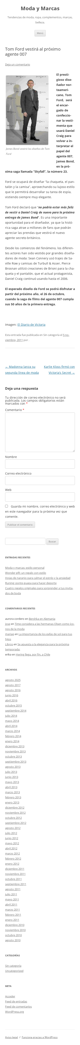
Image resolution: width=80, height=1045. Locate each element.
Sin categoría (13, 966)
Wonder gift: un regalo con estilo (25, 573)
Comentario (14, 410)
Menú (40, 33)
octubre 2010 (13, 935)
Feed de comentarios (18, 1006)
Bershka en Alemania (42, 619)
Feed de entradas (16, 1001)
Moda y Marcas (40, 8)
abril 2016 (11, 700)
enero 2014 (12, 741)
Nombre (11, 457)
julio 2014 (11, 716)
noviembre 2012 (15, 813)
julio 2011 (11, 894)
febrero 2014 (13, 736)
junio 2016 (11, 695)
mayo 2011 (12, 899)
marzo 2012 (12, 853)
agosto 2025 (12, 680)
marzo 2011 (12, 909)
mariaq (9, 634)
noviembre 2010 (15, 930)
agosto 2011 (12, 889)
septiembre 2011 (15, 884)
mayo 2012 (12, 843)
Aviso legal (11, 1037)
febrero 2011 (13, 915)
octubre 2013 (13, 756)
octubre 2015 (13, 705)
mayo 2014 (12, 721)
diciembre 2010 (14, 925)
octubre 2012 (13, 818)
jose (7, 624)
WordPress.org (14, 1012)
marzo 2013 (12, 792)
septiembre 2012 (15, 823)
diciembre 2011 (14, 869)
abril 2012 (11, 848)
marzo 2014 (12, 731)
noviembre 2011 (15, 874)
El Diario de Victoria (31, 325)
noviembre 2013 (15, 751)
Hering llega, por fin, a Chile (33, 654)
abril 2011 (11, 904)
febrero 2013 (13, 797)
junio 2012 (11, 838)
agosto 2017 (12, 685)
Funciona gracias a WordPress (40, 1037)
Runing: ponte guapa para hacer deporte (31, 583)
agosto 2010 (12, 940)
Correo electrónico (18, 473)
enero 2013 (12, 802)
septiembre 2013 (15, 761)
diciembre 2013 (14, 746)
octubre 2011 (13, 879)
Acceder (10, 996)
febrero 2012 (13, 858)
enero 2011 (12, 920)
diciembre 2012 (14, 807)
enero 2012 (12, 864)
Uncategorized (14, 971)
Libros (9, 644)
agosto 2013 (12, 767)
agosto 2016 (12, 690)
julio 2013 (11, 772)
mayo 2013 (12, 782)
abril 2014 (11, 726)
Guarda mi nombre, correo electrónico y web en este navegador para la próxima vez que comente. (40, 511)
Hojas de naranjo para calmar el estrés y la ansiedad (37, 578)
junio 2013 (11, 777)
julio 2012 (11, 833)
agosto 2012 (12, 828)
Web (8, 490)
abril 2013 (11, 787)
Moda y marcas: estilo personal (24, 568)
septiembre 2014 (15, 710)
